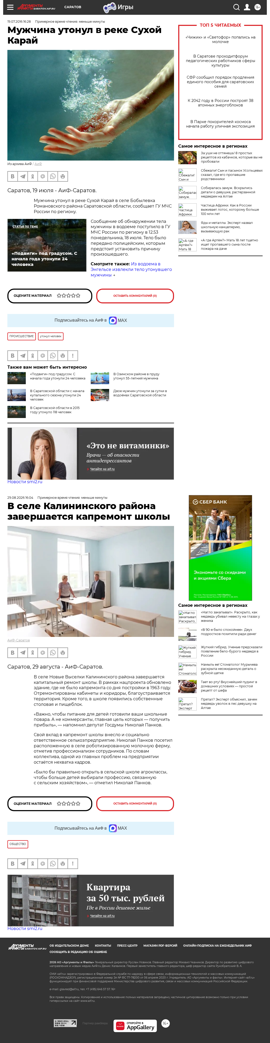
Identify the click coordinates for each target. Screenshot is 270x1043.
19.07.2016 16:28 (19, 22)
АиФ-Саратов (18, 640)
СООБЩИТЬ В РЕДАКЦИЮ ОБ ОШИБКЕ (78, 952)
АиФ (38, 164)
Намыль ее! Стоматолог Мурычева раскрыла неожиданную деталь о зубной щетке (229, 669)
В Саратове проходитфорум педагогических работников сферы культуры (220, 61)
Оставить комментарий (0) (135, 296)
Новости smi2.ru (24, 481)
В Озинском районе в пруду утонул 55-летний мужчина (136, 376)
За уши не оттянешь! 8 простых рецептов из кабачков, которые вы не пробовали (231, 157)
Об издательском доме (69, 945)
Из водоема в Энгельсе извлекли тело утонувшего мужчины (131, 269)
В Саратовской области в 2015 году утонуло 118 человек (55, 410)
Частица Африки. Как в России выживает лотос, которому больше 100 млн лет (230, 209)
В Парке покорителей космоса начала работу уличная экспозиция (220, 124)
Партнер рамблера (95, 1023)
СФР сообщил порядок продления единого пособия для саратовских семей (220, 82)
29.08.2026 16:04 (20, 498)
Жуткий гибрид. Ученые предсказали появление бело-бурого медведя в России (231, 651)
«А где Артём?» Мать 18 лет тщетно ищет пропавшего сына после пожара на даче (229, 244)
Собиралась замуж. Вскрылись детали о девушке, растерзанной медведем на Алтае (228, 192)
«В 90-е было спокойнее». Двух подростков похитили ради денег (229, 632)
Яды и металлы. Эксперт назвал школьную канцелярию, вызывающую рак (227, 227)
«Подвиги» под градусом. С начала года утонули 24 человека (57, 376)
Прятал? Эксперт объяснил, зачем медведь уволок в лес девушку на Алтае (229, 703)
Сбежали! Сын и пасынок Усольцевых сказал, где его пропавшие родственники (232, 174)
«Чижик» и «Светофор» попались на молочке (220, 39)
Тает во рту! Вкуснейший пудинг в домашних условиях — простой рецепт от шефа (229, 686)
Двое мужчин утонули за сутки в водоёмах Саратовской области (140, 393)
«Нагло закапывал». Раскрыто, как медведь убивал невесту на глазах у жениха (230, 616)
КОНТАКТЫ (103, 945)
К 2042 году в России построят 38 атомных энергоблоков (220, 102)
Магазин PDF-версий (160, 945)
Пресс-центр (127, 945)
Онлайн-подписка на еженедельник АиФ (217, 945)
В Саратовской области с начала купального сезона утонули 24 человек (57, 395)
